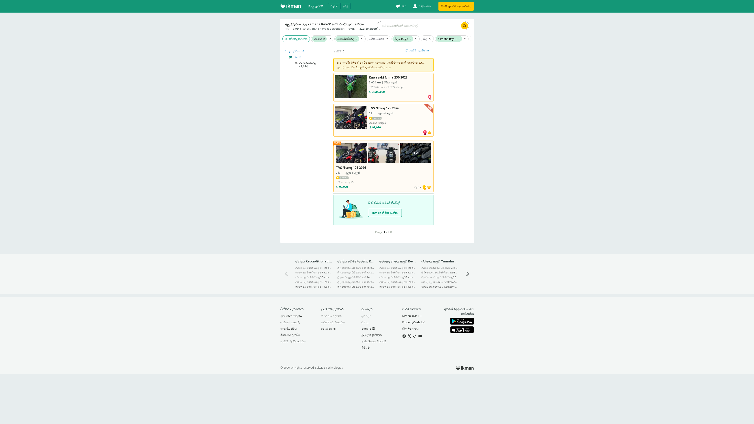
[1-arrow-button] (468, 274)
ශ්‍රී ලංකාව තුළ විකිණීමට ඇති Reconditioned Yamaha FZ (355, 272)
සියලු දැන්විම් (315, 6)
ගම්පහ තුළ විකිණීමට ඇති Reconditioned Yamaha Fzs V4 (313, 282)
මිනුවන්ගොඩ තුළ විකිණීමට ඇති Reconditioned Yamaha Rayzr (439, 277)
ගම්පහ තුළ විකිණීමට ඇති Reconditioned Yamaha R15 (313, 286)
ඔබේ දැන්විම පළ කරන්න (456, 6)
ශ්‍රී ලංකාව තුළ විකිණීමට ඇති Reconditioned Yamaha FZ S (355, 268)
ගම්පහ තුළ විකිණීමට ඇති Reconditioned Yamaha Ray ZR (313, 268)
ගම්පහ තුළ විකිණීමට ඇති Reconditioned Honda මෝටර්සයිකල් (397, 282)
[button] (324, 38)
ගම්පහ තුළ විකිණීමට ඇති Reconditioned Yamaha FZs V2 (313, 272)
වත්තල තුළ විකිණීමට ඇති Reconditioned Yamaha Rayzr (439, 282)
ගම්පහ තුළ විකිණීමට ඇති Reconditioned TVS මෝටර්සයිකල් (397, 277)
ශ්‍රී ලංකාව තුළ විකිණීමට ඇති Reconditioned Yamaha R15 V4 (355, 286)
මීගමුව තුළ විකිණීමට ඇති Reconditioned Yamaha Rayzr (439, 286)
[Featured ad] (429, 132)
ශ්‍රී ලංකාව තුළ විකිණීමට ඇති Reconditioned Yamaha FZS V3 (355, 282)
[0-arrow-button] (286, 274)
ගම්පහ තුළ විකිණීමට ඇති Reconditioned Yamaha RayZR (313, 277)
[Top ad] (429, 97)
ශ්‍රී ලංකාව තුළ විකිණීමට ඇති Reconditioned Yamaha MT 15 (355, 277)
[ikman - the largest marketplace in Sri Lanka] (290, 6)
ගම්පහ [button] (318, 38)
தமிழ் (345, 6)
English (334, 6)
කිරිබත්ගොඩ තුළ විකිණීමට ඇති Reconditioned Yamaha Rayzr (439, 272)
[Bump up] (424, 187)
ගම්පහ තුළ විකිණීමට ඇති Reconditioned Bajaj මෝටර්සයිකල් (397, 268)
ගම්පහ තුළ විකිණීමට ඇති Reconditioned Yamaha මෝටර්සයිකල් (397, 272)
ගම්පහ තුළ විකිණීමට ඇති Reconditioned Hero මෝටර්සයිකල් (397, 286)
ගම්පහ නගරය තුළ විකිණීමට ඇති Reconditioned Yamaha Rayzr (439, 268)
